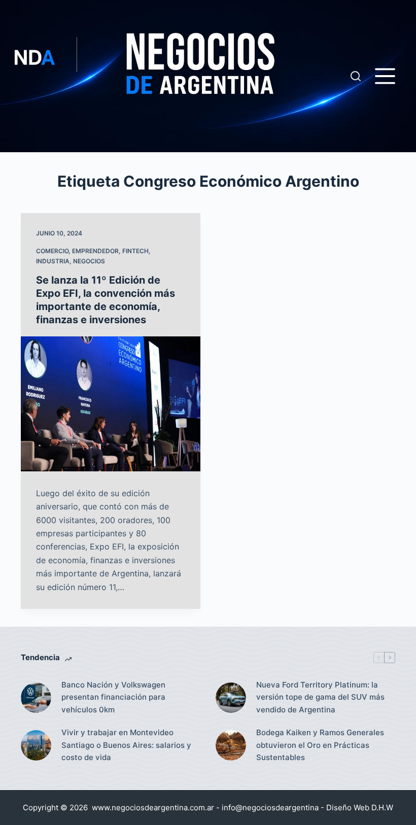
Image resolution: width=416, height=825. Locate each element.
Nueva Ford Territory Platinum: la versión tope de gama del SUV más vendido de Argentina (320, 697)
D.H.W (382, 807)
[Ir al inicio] (182, 76)
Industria (53, 261)
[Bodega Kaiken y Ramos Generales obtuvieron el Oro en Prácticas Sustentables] (231, 745)
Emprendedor (95, 251)
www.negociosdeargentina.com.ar (153, 807)
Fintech (135, 251)
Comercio (52, 251)
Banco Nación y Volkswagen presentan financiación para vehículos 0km (113, 697)
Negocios (89, 261)
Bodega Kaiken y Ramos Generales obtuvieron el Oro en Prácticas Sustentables (320, 745)
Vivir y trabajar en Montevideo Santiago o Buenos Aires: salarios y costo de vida (126, 745)
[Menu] (385, 76)
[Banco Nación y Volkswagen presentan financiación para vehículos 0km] (36, 697)
